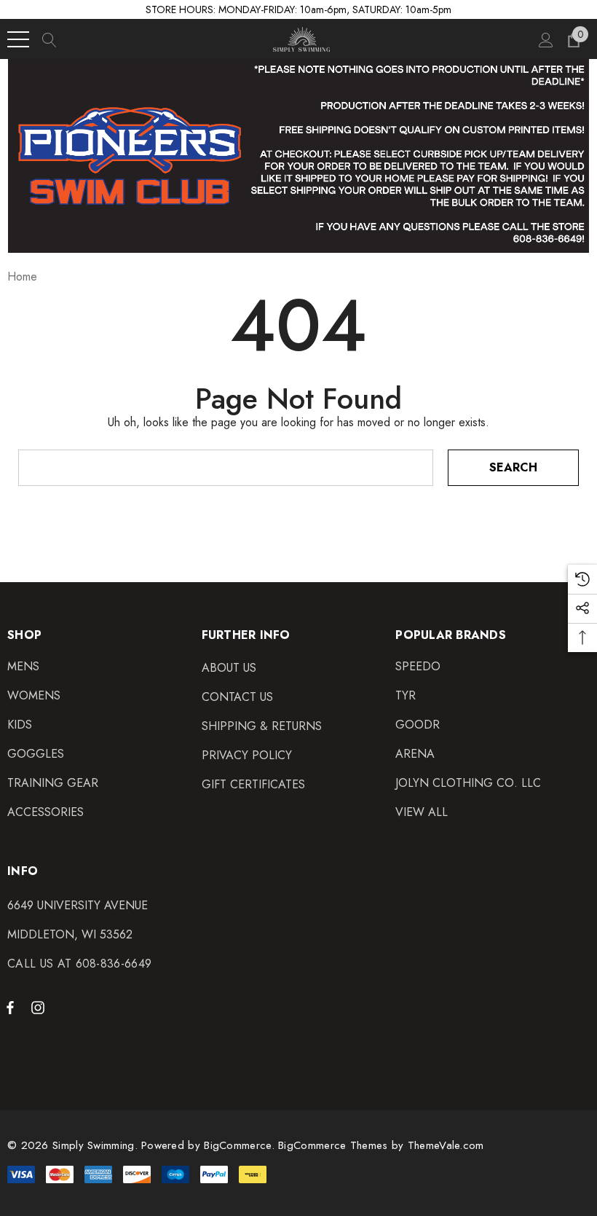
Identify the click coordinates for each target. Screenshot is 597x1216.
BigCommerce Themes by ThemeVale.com (381, 1145)
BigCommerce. (241, 1145)
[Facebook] (10, 1007)
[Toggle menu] (18, 39)
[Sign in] (545, 39)
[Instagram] (40, 1007)
